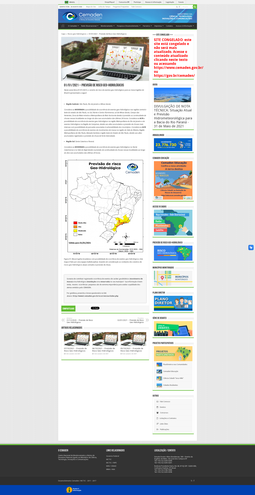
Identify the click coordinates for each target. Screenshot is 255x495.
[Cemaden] (82, 16)
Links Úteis (163, 424)
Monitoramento (107, 26)
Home (63, 25)
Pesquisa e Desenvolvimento (128, 26)
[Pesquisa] (195, 7)
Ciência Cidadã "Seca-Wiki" (173, 378)
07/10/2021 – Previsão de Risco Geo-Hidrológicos (75, 349)
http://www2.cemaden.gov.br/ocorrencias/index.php (95, 296)
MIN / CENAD (111, 466)
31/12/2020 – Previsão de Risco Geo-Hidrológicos (80, 320)
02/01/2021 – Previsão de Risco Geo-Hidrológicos (131, 320)
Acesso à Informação (184, 26)
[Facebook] (179, 6)
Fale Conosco (136, 7)
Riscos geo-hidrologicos (77, 34)
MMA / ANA (110, 469)
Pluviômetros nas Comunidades (174, 364)
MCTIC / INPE (111, 463)
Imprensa (158, 26)
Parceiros (146, 26)
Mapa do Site (91, 7)
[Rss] (177, 6)
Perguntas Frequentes (121, 7)
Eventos (162, 407)
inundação (92, 282)
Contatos (169, 26)
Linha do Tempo (104, 7)
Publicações (163, 429)
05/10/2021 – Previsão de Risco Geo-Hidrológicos (131, 349)
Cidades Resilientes (170, 385)
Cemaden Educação (170, 371)
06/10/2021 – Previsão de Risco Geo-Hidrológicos (103, 349)
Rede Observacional (89, 26)
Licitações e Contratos (167, 418)
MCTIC (109, 459)
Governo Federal (112, 456)
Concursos (163, 413)
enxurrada (105, 282)
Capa (63, 34)
